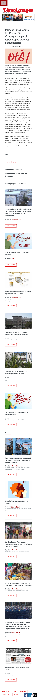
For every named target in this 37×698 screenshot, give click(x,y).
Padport (8, 162)
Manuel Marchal (16, 219)
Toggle (3, 3)
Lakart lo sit (6, 694)
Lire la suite (11, 225)
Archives (23, 691)
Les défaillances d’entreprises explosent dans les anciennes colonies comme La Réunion (18, 544)
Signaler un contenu (13, 169)
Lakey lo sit (5, 24)
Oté (15, 24)
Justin (20, 46)
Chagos (14, 162)
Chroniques (11, 24)
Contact (16, 694)
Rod (15, 691)
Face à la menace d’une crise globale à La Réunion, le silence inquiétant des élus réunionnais (18, 460)
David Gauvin (15, 418)
